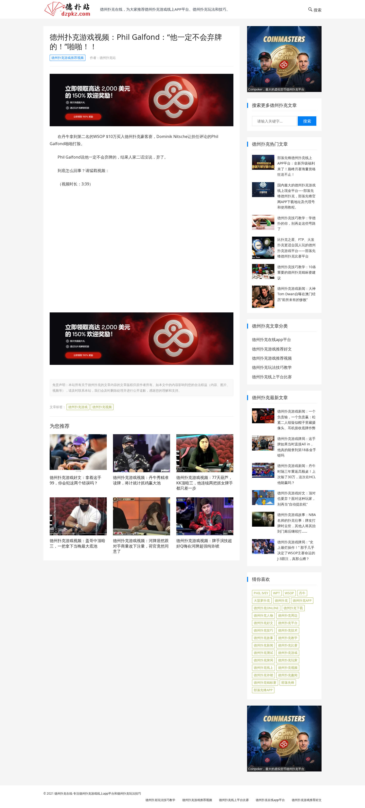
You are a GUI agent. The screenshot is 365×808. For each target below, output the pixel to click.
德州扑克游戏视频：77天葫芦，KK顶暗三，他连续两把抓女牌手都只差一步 (204, 483)
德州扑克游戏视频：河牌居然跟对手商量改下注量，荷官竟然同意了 (141, 546)
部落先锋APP (263, 690)
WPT (276, 593)
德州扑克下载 (293, 608)
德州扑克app (302, 600)
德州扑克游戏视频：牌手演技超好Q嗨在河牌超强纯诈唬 (204, 543)
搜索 (307, 121)
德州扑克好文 (263, 623)
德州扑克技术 (287, 630)
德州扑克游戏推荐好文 (272, 349)
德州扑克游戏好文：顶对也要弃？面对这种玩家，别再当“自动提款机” (296, 499)
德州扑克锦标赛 (265, 682)
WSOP (289, 593)
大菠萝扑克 (262, 600)
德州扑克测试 (263, 652)
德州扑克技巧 (263, 630)
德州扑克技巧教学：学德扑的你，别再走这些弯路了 (296, 223)
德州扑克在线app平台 (271, 339)
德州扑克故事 (263, 638)
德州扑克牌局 (263, 660)
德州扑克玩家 (287, 660)
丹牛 (302, 593)
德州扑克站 (108, 57)
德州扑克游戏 (78, 407)
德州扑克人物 (263, 615)
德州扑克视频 (102, 407)
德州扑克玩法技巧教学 (272, 367)
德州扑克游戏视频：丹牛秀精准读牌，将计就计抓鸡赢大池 (141, 480)
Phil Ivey (261, 593)
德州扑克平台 (287, 623)
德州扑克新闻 (263, 645)
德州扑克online (266, 608)
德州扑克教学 (287, 638)
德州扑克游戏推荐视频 (67, 57)
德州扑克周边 (287, 615)
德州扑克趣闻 (287, 675)
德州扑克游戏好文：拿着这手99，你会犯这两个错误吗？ (75, 480)
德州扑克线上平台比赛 (272, 377)
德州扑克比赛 (287, 645)
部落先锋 (287, 682)
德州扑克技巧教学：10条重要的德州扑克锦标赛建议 (296, 272)
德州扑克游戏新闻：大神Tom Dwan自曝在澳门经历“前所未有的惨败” (296, 294)
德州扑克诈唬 (263, 675)
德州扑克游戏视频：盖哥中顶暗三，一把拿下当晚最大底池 (77, 543)
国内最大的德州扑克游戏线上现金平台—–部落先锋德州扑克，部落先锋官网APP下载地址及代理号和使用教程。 (296, 196)
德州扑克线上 (263, 667)
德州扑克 (281, 600)
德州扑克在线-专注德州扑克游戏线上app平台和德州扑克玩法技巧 (97, 793)
